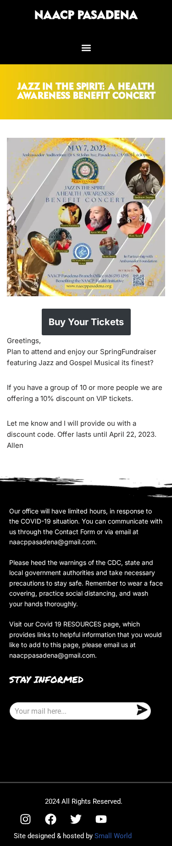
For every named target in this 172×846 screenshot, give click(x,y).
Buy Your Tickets (86, 321)
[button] (86, 47)
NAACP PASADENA (86, 15)
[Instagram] (25, 818)
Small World (113, 836)
